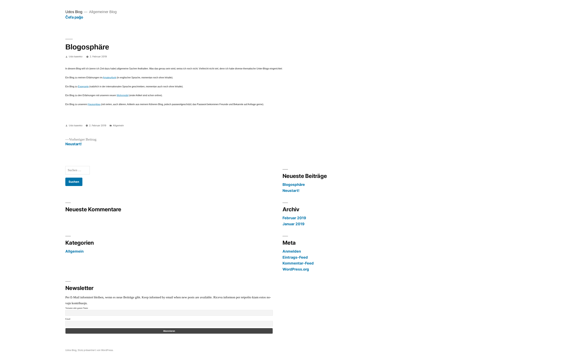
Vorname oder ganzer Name (76, 308)
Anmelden (291, 251)
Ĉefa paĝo (74, 17)
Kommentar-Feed (298, 263)
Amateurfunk (109, 77)
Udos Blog (73, 12)
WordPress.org (295, 269)
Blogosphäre (293, 184)
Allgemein (118, 125)
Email (67, 319)
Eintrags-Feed (295, 257)
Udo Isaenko (75, 56)
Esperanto (83, 86)
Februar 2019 (294, 218)
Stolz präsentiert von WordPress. (95, 350)
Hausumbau (94, 104)
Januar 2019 (293, 224)
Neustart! (290, 190)
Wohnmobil (123, 95)
